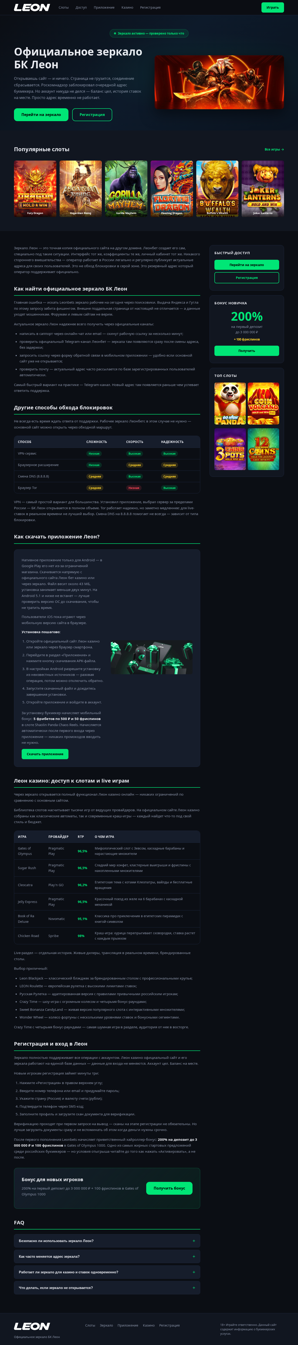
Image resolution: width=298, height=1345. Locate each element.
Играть (273, 7)
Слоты (64, 7)
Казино (127, 7)
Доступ (81, 7)
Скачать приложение (45, 754)
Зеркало (106, 1325)
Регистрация (150, 7)
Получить (246, 351)
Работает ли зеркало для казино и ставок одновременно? (107, 1272)
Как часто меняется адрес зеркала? (107, 1256)
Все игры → (274, 149)
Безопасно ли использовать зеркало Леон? (107, 1240)
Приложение (104, 7)
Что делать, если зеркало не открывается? (107, 1287)
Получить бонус (169, 1188)
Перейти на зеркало (41, 114)
